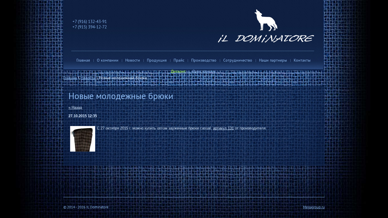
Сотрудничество (237, 60)
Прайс (179, 60)
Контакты (302, 60)
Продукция (157, 60)
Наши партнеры (273, 60)
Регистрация (203, 71)
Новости (132, 60)
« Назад (75, 107)
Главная (83, 60)
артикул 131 (223, 128)
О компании (107, 60)
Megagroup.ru (314, 207)
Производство (203, 60)
